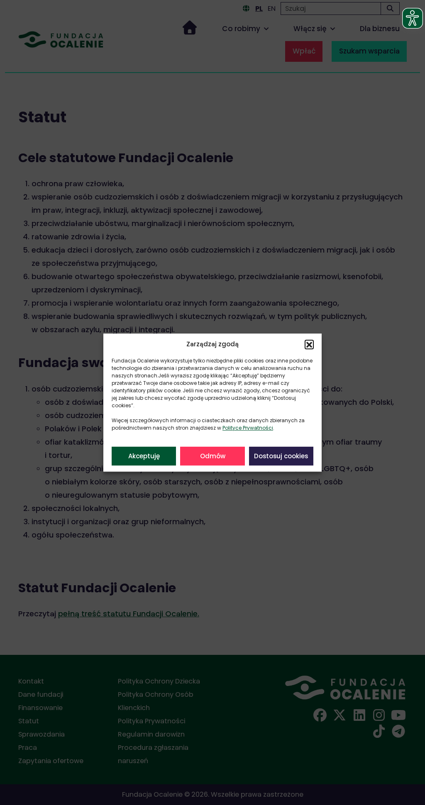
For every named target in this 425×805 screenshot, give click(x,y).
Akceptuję (144, 456)
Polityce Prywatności (247, 427)
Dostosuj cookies (281, 456)
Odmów (212, 456)
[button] (309, 344)
